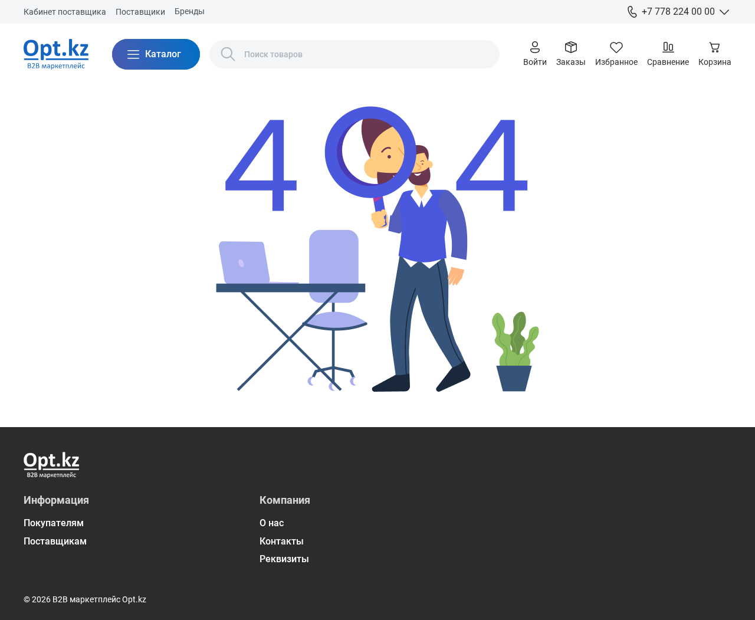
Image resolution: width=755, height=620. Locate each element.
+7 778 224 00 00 (678, 11)
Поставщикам (55, 541)
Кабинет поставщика (65, 12)
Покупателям (54, 523)
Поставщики (140, 12)
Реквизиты (284, 559)
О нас (272, 523)
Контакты (282, 541)
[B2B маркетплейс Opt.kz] (56, 54)
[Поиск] (228, 54)
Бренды (190, 11)
